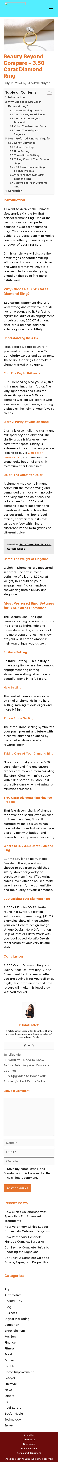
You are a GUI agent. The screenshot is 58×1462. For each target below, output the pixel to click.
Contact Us (29, 1439)
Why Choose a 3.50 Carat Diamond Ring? (24, 104)
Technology (12, 1419)
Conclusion (15, 190)
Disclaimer (29, 1444)
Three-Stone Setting (26, 155)
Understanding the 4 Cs (28, 110)
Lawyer (9, 1378)
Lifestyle (14, 1054)
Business (10, 1313)
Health (9, 1366)
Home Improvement (19, 1372)
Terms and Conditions (29, 1452)
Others (9, 1396)
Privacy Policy (29, 1448)
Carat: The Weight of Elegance (27, 132)
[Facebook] (24, 1045)
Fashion (10, 1336)
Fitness (9, 1348)
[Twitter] (33, 1045)
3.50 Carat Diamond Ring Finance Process (29, 169)
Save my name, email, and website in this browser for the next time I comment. (29, 1173)
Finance (10, 1342)
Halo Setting (21, 151)
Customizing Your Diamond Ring (30, 184)
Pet (6, 1402)
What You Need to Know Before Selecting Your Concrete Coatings (26, 1065)
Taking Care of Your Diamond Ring (32, 161)
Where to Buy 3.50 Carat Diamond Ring (29, 176)
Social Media (13, 1413)
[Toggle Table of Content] (48, 92)
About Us (29, 1435)
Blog (7, 1307)
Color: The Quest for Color (30, 126)
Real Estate (12, 1407)
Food (8, 1354)
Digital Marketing (16, 1319)
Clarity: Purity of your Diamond (27, 120)
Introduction (16, 97)
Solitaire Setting (24, 147)
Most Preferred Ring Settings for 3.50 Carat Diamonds (29, 141)
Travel (8, 1425)
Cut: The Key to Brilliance (29, 114)
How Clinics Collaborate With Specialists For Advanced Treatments (25, 1216)
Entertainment (14, 1330)
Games (9, 1360)
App (7, 1289)
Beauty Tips (13, 1301)
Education (11, 1325)
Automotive (12, 1295)
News (8, 1390)
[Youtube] (29, 1045)
